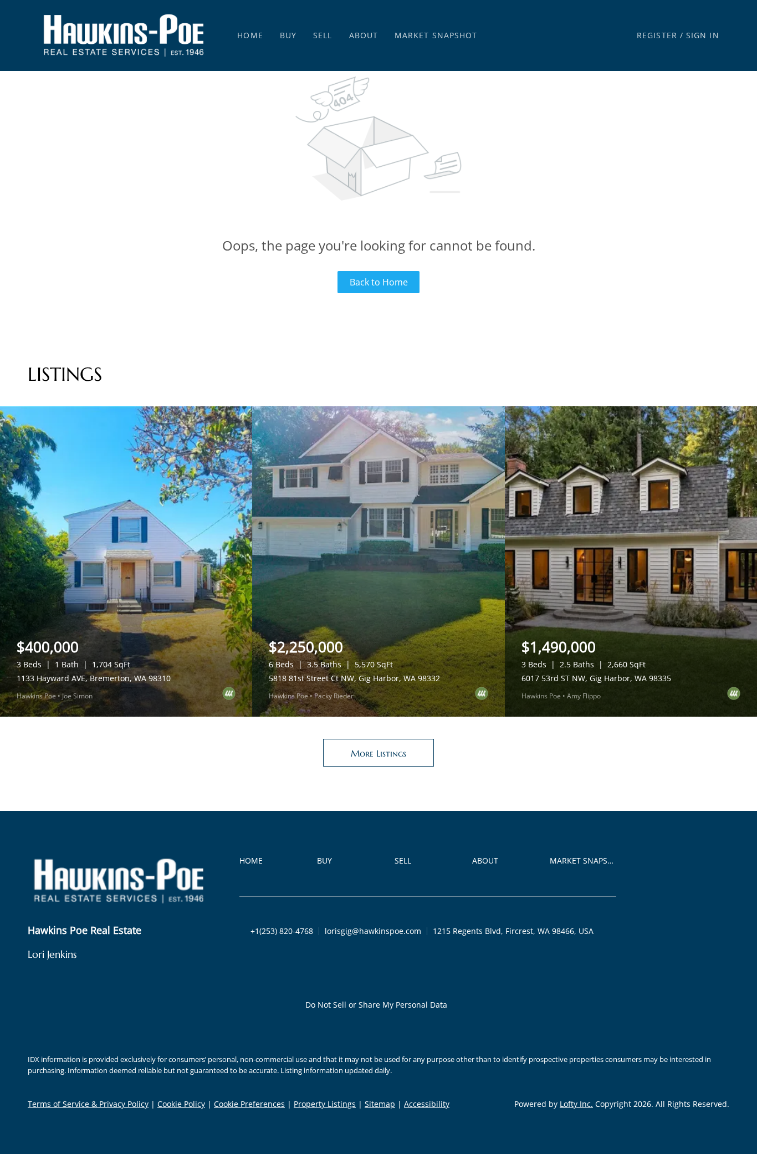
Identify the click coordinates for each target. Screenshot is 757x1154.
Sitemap (380, 1104)
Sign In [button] (702, 35)
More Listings (378, 753)
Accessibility (426, 1104)
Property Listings (325, 1104)
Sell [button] (322, 35)
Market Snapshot (436, 35)
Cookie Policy (181, 1104)
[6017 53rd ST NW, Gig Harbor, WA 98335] (631, 561)
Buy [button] (288, 35)
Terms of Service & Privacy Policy (88, 1104)
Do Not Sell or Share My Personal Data (376, 1004)
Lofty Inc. (576, 1104)
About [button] (363, 35)
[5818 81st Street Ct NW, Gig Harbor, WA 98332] (378, 561)
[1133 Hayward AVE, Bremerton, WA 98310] (126, 561)
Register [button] (657, 35)
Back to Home (379, 282)
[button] (123, 35)
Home (250, 35)
